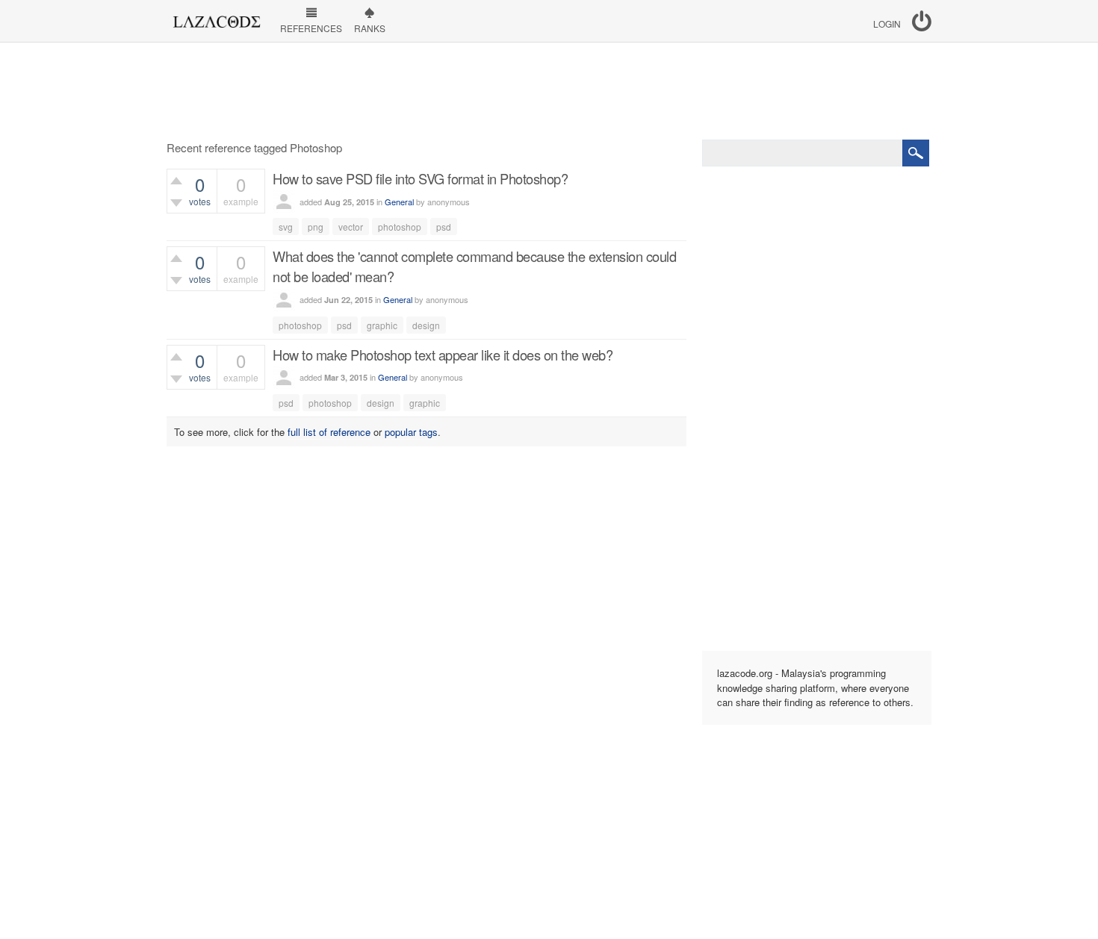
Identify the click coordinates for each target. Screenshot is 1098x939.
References (311, 28)
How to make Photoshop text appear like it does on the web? (442, 354)
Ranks (369, 28)
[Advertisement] (549, 91)
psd (443, 226)
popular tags (411, 432)
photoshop (399, 226)
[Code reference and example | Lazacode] (216, 18)
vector (350, 226)
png (315, 226)
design (426, 325)
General (399, 202)
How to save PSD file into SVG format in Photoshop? (420, 178)
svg (286, 226)
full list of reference (329, 432)
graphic (382, 325)
